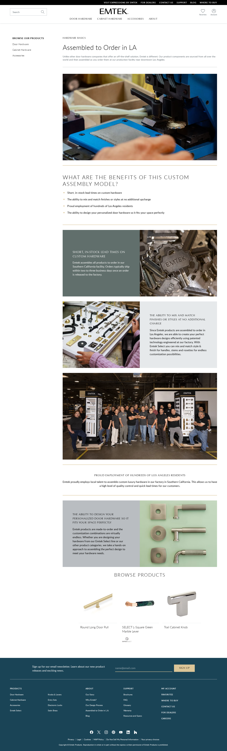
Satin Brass (52, 710)
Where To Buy (208, 2)
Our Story (90, 694)
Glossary (127, 705)
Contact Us (166, 2)
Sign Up (184, 668)
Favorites (167, 694)
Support (182, 2)
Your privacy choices (150, 739)
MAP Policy (99, 739)
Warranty (127, 710)
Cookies (87, 739)
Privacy (71, 739)
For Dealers (148, 2)
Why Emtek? (91, 699)
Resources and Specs (132, 715)
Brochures (127, 694)
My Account (168, 688)
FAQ (125, 699)
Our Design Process (94, 705)
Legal (79, 739)
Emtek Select (15, 710)
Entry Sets (52, 699)
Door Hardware (20, 44)
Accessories (18, 55)
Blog (193, 2)
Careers (166, 718)
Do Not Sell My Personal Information (122, 739)
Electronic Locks (55, 705)
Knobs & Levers (54, 694)
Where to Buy (169, 700)
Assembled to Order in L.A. (97, 710)
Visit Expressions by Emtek (120, 2)
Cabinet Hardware (21, 50)
